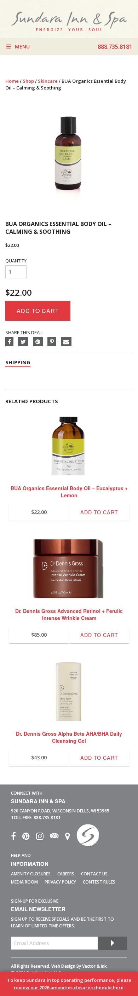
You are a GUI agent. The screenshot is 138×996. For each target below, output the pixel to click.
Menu (22, 46)
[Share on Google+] (40, 342)
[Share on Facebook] (11, 342)
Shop (28, 81)
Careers (65, 874)
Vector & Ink (94, 966)
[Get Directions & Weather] (70, 838)
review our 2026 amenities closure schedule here (68, 987)
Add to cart (38, 311)
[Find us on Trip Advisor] (57, 838)
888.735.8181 (47, 818)
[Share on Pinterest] (54, 342)
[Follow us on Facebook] (16, 838)
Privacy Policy (60, 882)
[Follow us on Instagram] (43, 838)
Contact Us (94, 874)
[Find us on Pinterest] (29, 838)
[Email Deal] (68, 342)
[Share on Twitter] (25, 342)
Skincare (48, 81)
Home (12, 81)
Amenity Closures (31, 874)
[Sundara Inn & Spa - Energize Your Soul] (87, 838)
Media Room (24, 882)
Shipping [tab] (17, 362)
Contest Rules (99, 882)
